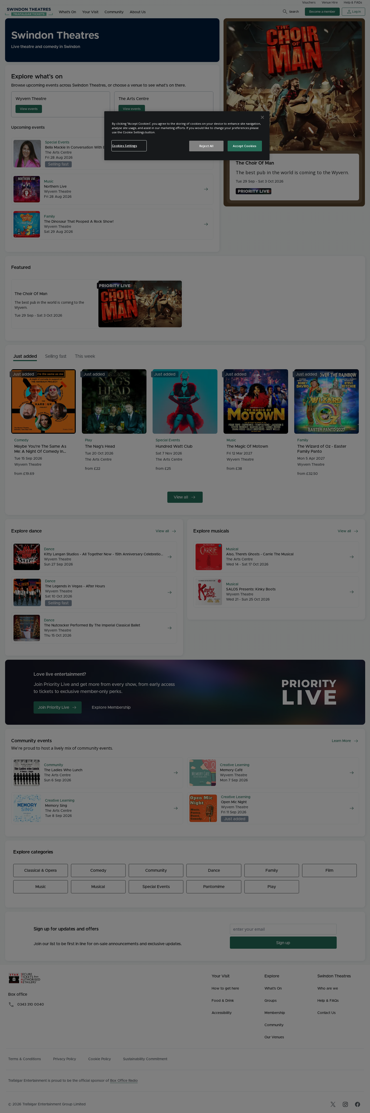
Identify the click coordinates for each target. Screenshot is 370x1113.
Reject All (206, 146)
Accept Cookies (244, 146)
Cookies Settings (124, 146)
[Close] (262, 117)
